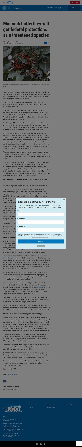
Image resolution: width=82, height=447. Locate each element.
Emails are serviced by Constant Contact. (40, 236)
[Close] (64, 199)
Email (19, 210)
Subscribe (41, 241)
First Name (21, 218)
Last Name (21, 226)
